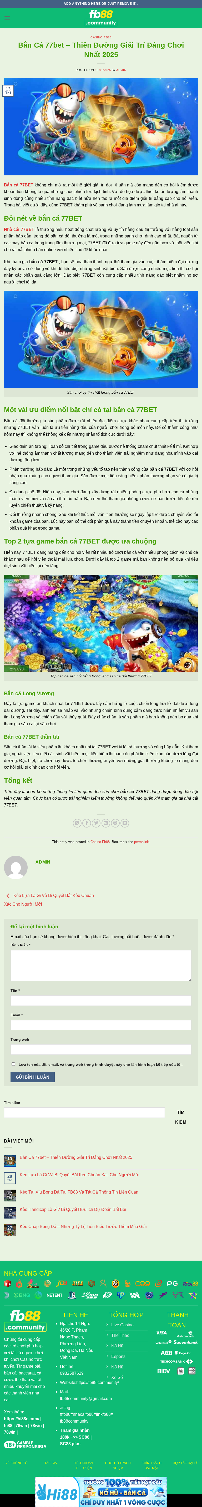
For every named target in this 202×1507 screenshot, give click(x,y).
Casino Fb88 (100, 37)
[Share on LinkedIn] (124, 823)
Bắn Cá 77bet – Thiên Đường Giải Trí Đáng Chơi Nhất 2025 (76, 1157)
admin (121, 70)
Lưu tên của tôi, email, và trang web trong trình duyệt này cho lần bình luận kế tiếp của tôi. (101, 1064)
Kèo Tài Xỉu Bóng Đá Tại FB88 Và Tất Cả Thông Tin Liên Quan (79, 1192)
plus (75, 1444)
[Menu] (7, 18)
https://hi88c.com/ (21, 1419)
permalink (141, 842)
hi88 (8, 1425)
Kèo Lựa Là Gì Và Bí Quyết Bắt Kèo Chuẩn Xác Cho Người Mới (79, 1175)
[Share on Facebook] (86, 823)
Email (17, 1015)
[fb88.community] (101, 18)
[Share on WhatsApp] (77, 823)
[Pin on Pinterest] (115, 823)
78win (21, 1425)
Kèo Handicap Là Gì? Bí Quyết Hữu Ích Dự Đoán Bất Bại (73, 1209)
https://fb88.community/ (97, 1382)
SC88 (84, 1437)
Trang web (20, 1039)
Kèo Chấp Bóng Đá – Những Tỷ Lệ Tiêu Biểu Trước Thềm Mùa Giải (83, 1226)
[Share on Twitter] (96, 823)
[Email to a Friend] (106, 823)
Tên (15, 990)
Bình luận (20, 945)
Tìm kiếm (12, 1102)
